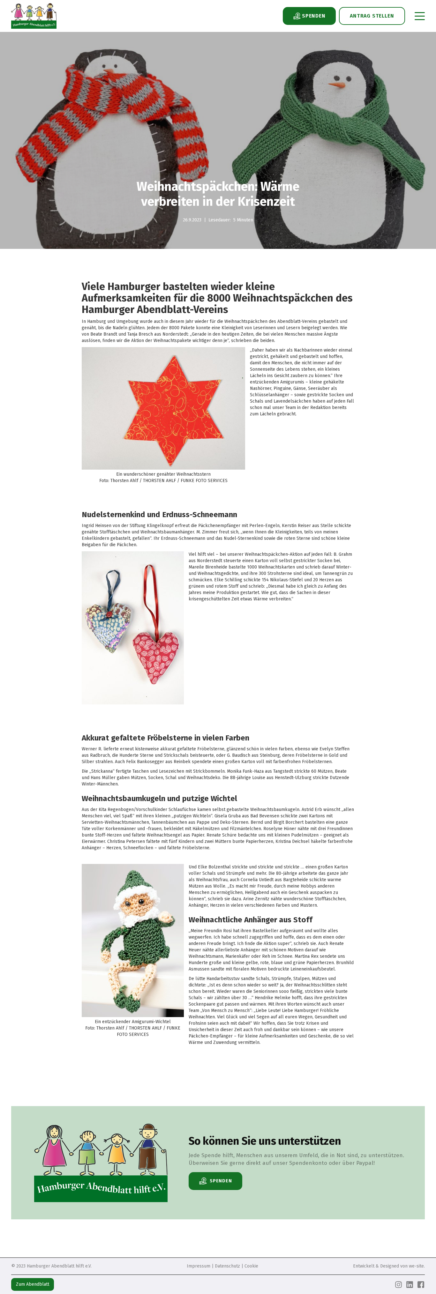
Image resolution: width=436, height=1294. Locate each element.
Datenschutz (227, 1266)
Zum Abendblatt (32, 1284)
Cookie (251, 1266)
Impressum (198, 1266)
